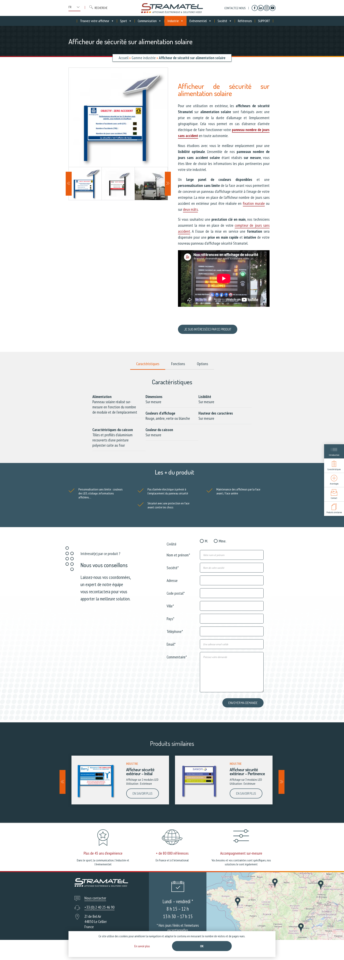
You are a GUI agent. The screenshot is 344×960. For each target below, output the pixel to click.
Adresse (172, 580)
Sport (123, 21)
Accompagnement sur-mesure (241, 853)
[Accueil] (172, 8)
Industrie (173, 21)
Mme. (222, 541)
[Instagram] (267, 8)
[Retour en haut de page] (333, 949)
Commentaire (177, 656)
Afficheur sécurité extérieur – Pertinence (247, 771)
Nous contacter (95, 898)
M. (206, 541)
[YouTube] (273, 8)
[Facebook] (255, 8)
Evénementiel (198, 21)
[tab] (147, 364)
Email (171, 644)
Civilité (171, 543)
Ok (202, 946)
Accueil (123, 57)
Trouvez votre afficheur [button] (94, 21)
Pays (170, 618)
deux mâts (190, 209)
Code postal (176, 593)
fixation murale (254, 203)
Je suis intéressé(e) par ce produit (207, 329)
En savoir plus (142, 793)
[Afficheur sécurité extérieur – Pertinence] (199, 780)
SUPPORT (264, 21)
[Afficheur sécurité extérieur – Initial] (95, 780)
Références (245, 21)
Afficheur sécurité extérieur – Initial (140, 771)
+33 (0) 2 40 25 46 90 (99, 907)
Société (222, 21)
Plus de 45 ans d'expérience (103, 853)
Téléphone (175, 631)
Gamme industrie (144, 57)
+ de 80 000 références (172, 853)
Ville (170, 605)
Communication (147, 21)
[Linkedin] (261, 8)
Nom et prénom (178, 554)
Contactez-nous (235, 8)
